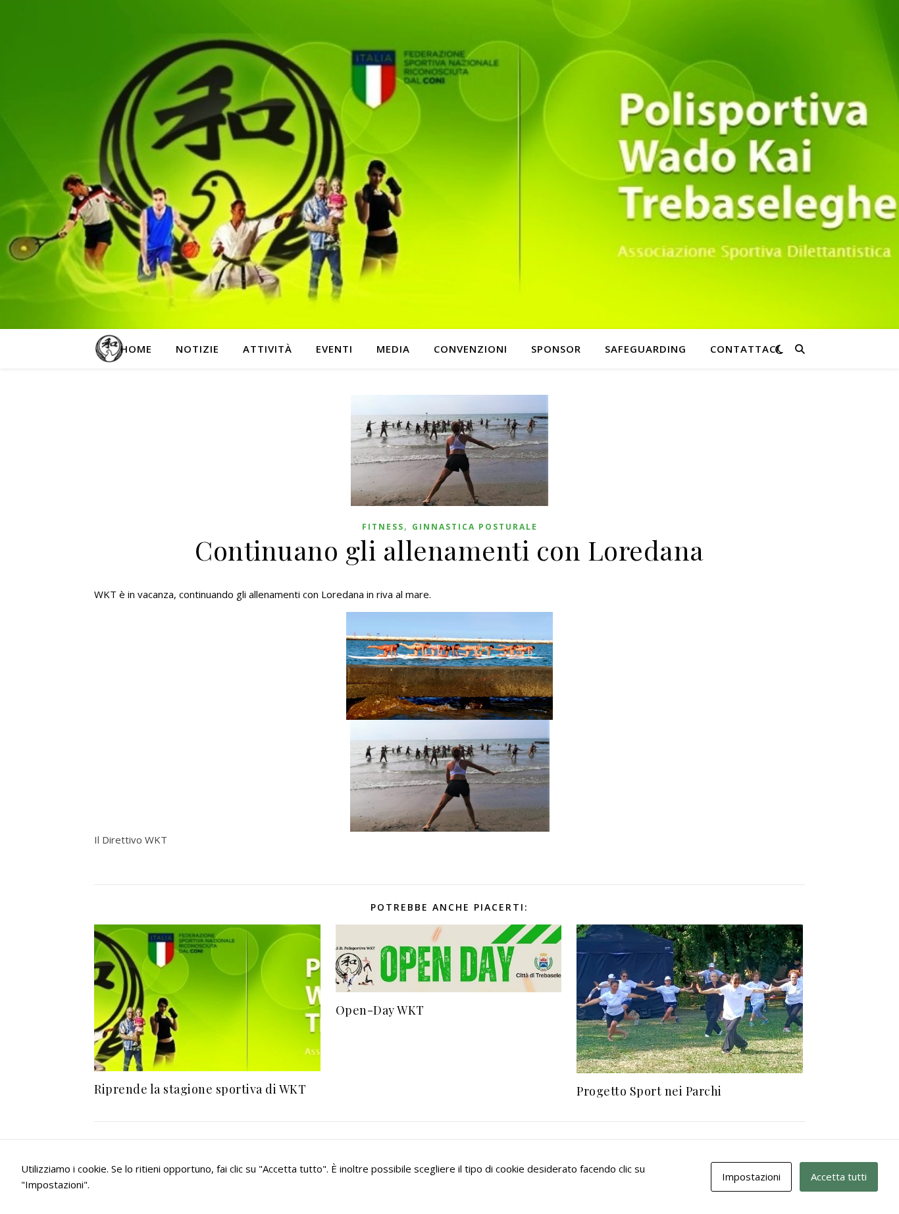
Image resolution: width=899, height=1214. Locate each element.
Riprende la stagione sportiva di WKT (200, 1089)
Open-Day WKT (380, 1010)
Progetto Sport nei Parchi (649, 1091)
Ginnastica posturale (475, 526)
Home (136, 348)
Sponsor (556, 348)
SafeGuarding (645, 348)
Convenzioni (470, 348)
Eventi (334, 348)
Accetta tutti (839, 1176)
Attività (267, 348)
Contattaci (744, 348)
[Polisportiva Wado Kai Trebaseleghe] (109, 349)
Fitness (383, 526)
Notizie (197, 348)
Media (393, 348)
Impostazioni (751, 1176)
